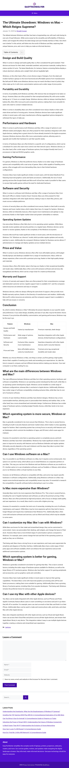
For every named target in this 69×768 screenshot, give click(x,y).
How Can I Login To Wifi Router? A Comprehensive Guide (22, 729)
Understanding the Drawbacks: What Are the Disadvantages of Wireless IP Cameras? (31, 711)
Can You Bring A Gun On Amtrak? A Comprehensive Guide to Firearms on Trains (29, 718)
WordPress (46, 765)
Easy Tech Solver (29, 765)
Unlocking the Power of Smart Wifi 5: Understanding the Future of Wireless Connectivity (32, 722)
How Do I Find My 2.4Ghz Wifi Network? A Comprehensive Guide (24, 732)
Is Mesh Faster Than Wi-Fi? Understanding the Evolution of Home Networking (29, 725)
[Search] (25, 697)
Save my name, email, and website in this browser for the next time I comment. (31, 679)
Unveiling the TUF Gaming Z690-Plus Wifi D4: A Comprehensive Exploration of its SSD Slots (33, 715)
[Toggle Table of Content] (21, 52)
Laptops (8, 627)
